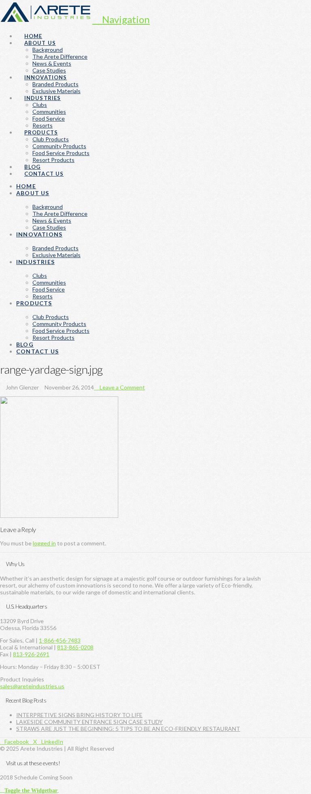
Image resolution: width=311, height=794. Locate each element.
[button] (121, 19)
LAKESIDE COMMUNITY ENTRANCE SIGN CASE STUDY (89, 721)
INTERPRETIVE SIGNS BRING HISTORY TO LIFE (79, 714)
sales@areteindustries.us (32, 686)
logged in (44, 543)
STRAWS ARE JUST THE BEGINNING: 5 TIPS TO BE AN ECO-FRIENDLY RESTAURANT (128, 728)
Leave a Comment (121, 387)
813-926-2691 (31, 654)
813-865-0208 (75, 647)
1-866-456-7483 (60, 640)
